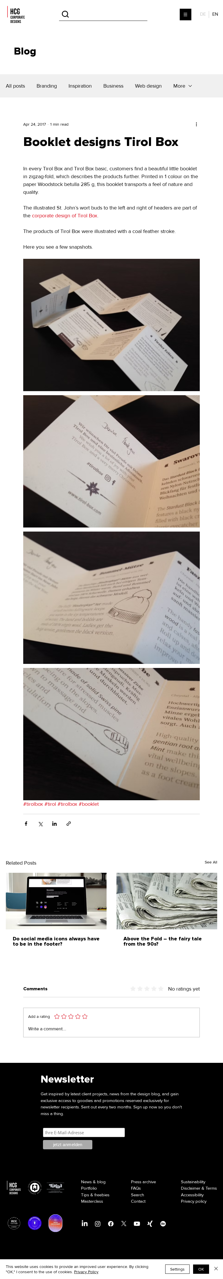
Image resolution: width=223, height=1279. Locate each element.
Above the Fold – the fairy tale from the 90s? (162, 941)
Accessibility (192, 1194)
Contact (138, 1201)
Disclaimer (190, 1188)
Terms (211, 1188)
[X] (123, 1223)
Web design (148, 86)
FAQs (136, 1188)
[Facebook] (110, 1223)
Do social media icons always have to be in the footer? (56, 941)
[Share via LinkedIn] (54, 823)
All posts (15, 86)
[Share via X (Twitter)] (40, 823)
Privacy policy (193, 1201)
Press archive (143, 1181)
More (179, 86)
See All (211, 862)
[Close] (216, 1269)
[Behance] (163, 1223)
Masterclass (92, 1201)
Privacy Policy (86, 1271)
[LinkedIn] (84, 1223)
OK (201, 1269)
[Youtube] (137, 1223)
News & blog (93, 1181)
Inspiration (80, 86)
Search (137, 1194)
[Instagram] (97, 1223)
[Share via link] (68, 823)
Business (113, 86)
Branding (47, 86)
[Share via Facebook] (26, 823)
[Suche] (103, 14)
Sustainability (193, 1181)
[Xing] (150, 1223)
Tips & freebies (95, 1194)
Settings (177, 1269)
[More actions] (196, 124)
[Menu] (186, 14)
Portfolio (89, 1188)
